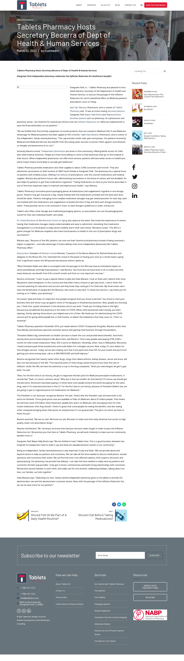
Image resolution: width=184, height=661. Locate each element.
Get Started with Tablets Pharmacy (109, 584)
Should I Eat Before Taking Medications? (155, 137)
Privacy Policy (61, 597)
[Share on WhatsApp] (124, 504)
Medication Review (102, 624)
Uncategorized (25, 19)
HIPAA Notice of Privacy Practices (69, 604)
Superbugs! (148, 123)
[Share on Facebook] (114, 504)
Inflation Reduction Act (89, 122)
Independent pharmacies (53, 151)
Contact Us (130, 5)
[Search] (142, 5)
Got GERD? (148, 109)
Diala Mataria (92, 134)
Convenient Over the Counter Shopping (111, 617)
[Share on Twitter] (119, 504)
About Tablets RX (63, 584)
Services (91, 5)
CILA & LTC (105, 5)
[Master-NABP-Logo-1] (150, 615)
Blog (117, 5)
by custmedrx (50, 50)
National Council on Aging (55, 220)
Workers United (49, 253)
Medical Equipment (102, 611)
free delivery (62, 174)
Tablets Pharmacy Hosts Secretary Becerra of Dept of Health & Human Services (156, 152)
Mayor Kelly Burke (93, 114)
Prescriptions (100, 590)
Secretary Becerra (116, 111)
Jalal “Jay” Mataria (78, 107)
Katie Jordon (23, 253)
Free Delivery (100, 597)
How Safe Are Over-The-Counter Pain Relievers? (154, 95)
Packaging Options (102, 604)
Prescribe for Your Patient (105, 641)
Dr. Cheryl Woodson (26, 220)
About (79, 5)
